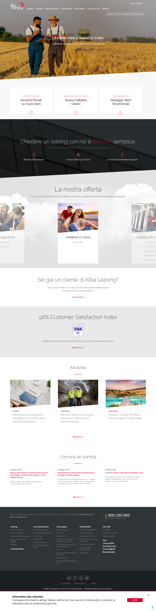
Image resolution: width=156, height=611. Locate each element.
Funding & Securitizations (42, 533)
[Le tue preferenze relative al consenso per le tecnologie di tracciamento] (152, 607)
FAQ (104, 540)
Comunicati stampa (40, 542)
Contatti (105, 9)
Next (116, 237)
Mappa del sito (80, 583)
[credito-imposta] (31, 113)
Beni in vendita (122, 14)
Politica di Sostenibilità (88, 530)
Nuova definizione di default (18, 540)
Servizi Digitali (109, 549)
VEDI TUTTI (77, 497)
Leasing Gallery (17, 549)
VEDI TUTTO (77, 347)
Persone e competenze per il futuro (88, 540)
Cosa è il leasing (16, 530)
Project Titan (38, 539)
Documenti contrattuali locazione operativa (65, 540)
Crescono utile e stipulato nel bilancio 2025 (124, 473)
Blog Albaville (109, 552)
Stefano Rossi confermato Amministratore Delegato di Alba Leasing (76, 474)
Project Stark (38, 536)
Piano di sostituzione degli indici (66, 562)
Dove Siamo (79, 9)
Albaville (110, 14)
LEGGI (135, 600)
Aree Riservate (137, 14)
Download (84, 553)
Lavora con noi (93, 9)
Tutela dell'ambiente (87, 544)
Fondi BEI (106, 530)
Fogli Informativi (62, 530)
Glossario (13, 544)
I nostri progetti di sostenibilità (85, 549)
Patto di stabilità (109, 536)
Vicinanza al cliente (87, 536)
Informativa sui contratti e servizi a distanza (65, 545)
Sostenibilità (67, 9)
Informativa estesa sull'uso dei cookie (66, 554)
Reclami (59, 533)
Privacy (59, 550)
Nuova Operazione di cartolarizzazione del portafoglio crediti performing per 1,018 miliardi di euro (29, 475)
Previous (39, 237)
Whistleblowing (62, 558)
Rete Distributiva (52, 9)
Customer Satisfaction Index (41, 546)
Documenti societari (40, 530)
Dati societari (65, 583)
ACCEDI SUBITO (78, 297)
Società (30, 9)
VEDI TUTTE (77, 437)
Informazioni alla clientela (19, 536)
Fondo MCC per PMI (110, 533)
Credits (93, 583)
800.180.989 (136, 3)
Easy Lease (78, 242)
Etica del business (86, 533)
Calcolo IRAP (108, 543)
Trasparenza (61, 536)
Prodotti (39, 9)
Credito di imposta (17, 533)
